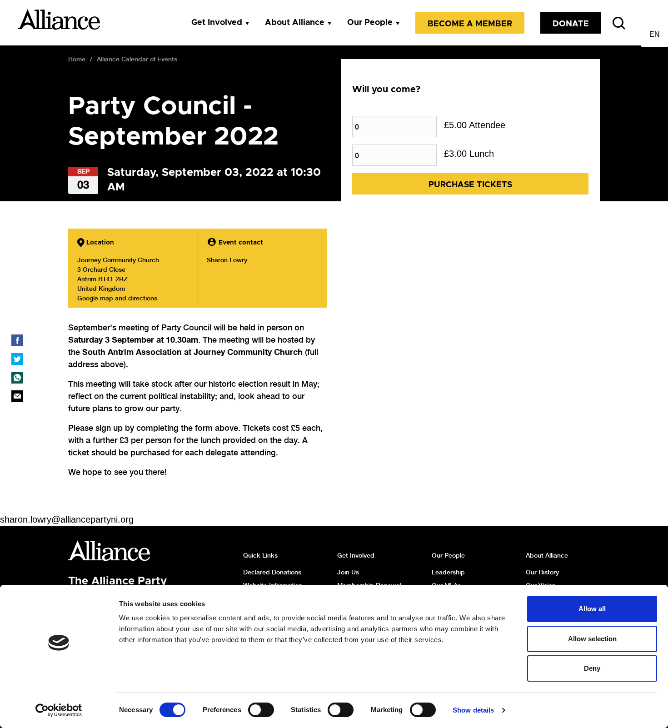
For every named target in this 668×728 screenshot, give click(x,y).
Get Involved (216, 23)
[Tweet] (17, 359)
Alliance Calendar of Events (137, 59)
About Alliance (294, 23)
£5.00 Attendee (474, 125)
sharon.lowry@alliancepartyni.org (67, 519)
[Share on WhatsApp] (17, 378)
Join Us (348, 572)
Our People (370, 23)
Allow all (592, 609)
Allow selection (592, 639)
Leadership (448, 572)
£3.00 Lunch (469, 154)
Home (76, 59)
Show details (473, 710)
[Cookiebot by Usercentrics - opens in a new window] (59, 710)
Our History (542, 572)
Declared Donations (272, 572)
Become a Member (470, 24)
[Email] (17, 396)
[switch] (261, 710)
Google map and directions (117, 298)
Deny (592, 668)
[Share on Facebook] (17, 340)
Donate (571, 24)
